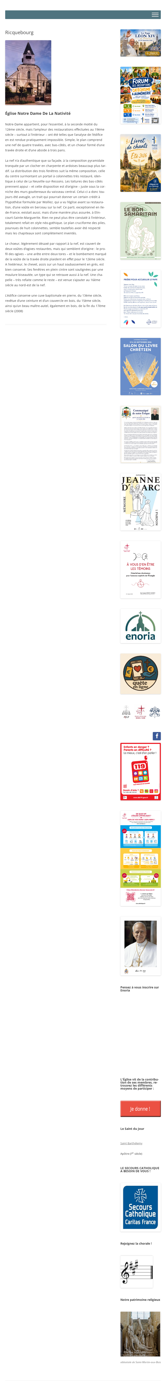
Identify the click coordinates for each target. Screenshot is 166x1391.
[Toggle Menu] (155, 15)
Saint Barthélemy (131, 1143)
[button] (126, 711)
